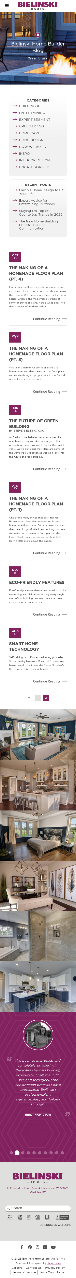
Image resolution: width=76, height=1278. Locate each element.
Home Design (31, 140)
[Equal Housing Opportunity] (37, 1217)
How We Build (32, 147)
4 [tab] (28, 1152)
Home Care (29, 133)
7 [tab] (45, 1152)
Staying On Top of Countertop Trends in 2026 (40, 212)
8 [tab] (51, 1152)
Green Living (31, 126)
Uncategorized (34, 167)
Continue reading (46, 319)
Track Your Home (51, 1272)
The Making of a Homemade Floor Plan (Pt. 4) (36, 273)
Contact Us (34, 1268)
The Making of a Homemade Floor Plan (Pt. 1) (36, 504)
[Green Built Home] (19, 1217)
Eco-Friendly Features (36, 583)
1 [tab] (11, 1152)
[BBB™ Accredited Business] (62, 1217)
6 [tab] (40, 1152)
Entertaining (32, 113)
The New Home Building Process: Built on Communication (38, 225)
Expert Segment (34, 120)
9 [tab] (57, 1152)
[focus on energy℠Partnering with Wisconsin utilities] (10, 1217)
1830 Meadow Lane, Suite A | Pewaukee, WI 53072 (37, 1188)
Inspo (24, 154)
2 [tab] (16, 1152)
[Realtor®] (47, 1217)
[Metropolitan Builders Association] (29, 1217)
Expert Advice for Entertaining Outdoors (37, 202)
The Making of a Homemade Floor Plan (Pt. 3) (36, 354)
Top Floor (54, 1263)
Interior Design (34, 160)
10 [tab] (62, 1152)
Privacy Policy (55, 1268)
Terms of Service (24, 1272)
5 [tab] (34, 1152)
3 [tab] (23, 1152)
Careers (17, 1268)
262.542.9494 (38, 1192)
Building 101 (30, 106)
